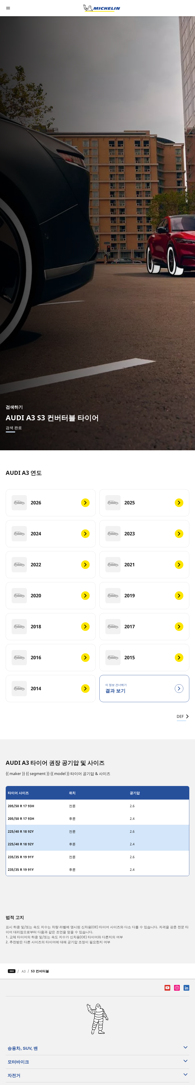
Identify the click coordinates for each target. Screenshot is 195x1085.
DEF (180, 716)
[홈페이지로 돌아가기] (102, 8)
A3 (24, 971)
